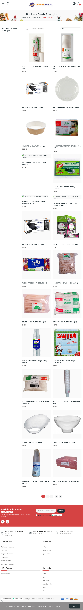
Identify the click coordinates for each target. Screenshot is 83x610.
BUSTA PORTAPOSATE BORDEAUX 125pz (67, 481)
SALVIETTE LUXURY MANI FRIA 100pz (65, 244)
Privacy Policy (57, 515)
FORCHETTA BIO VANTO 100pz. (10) (65, 283)
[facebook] (3, 521)
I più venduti (46, 554)
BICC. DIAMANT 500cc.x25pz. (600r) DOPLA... (34, 362)
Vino (44, 577)
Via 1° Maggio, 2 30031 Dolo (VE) (14, 532)
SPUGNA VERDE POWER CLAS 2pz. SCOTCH (64, 188)
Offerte (45, 547)
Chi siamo (4, 550)
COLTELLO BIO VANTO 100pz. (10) (34, 322)
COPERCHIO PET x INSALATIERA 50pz (66, 107)
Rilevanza (71, 29)
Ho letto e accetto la (49, 515)
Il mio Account (5, 574)
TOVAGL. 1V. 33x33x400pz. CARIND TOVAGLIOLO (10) (34, 202)
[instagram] (7, 521)
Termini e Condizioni (7, 564)
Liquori (45, 587)
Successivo (60, 496)
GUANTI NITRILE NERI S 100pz (32, 107)
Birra (44, 574)
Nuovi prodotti (47, 550)
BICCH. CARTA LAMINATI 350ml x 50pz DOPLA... (66, 403)
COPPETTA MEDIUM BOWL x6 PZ (64, 442)
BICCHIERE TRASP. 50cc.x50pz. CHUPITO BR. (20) (36, 482)
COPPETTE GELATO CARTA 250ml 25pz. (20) (66, 67)
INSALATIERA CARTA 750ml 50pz (33, 146)
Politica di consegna (7, 547)
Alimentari (46, 591)
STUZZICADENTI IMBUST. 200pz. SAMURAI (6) (64, 362)
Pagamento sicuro (7, 554)
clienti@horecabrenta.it (42, 531)
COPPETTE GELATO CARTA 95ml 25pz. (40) (35, 67)
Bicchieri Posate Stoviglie (9, 29)
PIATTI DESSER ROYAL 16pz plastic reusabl (34, 163)
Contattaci (4, 557)
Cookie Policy (18, 598)
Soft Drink (46, 580)
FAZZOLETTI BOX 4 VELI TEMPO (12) (34, 283)
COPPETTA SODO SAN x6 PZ (32, 442)
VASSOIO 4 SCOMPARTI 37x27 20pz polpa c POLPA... (65, 204)
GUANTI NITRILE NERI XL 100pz (33, 244)
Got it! (75, 606)
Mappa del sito (6, 561)
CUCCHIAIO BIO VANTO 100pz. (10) (65, 322)
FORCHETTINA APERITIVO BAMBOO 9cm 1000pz (67, 147)
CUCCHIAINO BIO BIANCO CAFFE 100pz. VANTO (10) (35, 403)
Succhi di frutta (47, 584)
